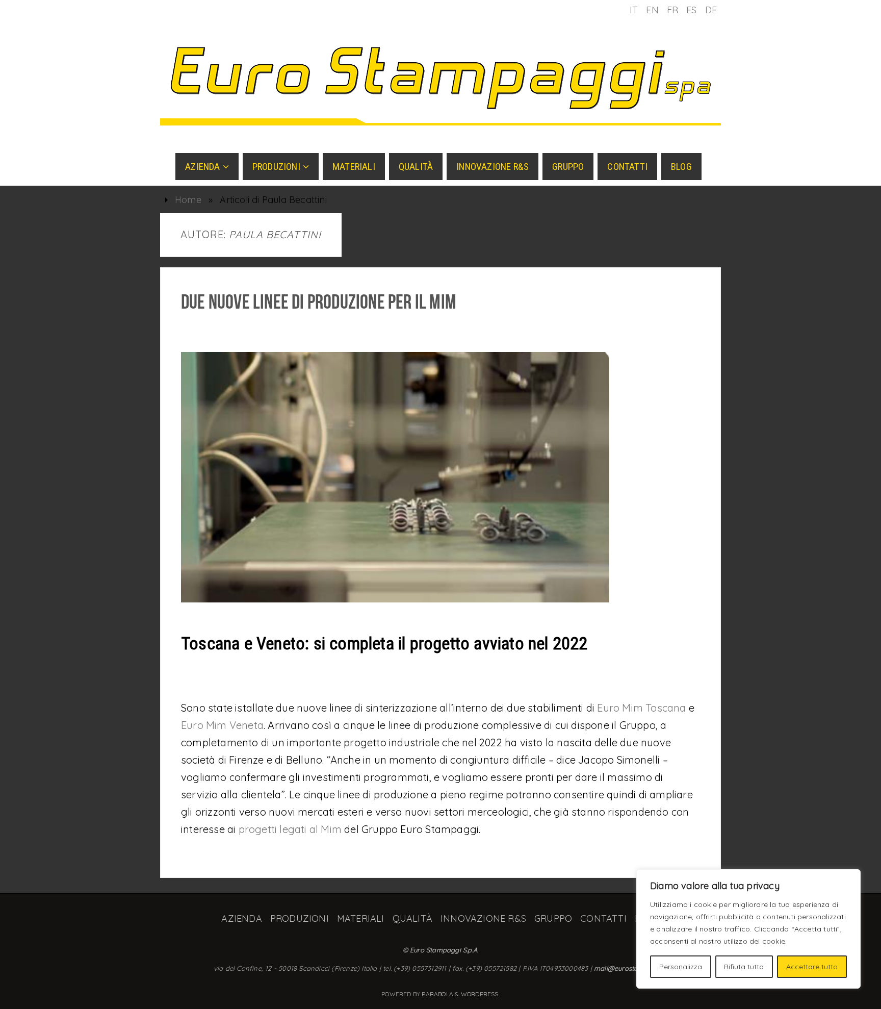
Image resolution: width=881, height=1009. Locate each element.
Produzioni (299, 918)
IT (634, 10)
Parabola (437, 994)
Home (188, 200)
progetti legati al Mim (290, 829)
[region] (748, 929)
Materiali (360, 918)
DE (711, 10)
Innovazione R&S (483, 918)
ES (691, 10)
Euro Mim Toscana (641, 707)
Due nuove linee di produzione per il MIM (318, 301)
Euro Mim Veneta (222, 725)
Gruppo (553, 918)
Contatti (603, 918)
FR (672, 10)
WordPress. (480, 994)
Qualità (412, 918)
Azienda (241, 918)
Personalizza (680, 966)
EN (652, 10)
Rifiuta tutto (744, 966)
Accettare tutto (812, 966)
